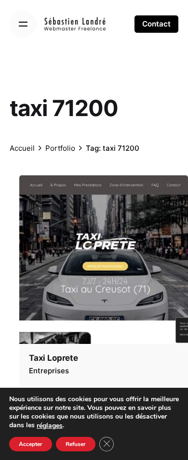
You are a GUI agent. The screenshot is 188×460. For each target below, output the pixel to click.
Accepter (30, 444)
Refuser (76, 444)
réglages (50, 425)
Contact (156, 23)
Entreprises (49, 370)
